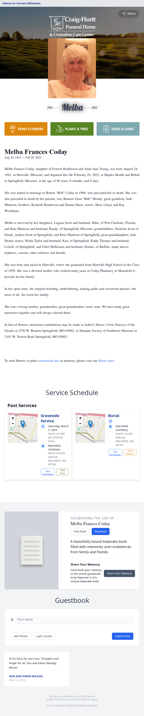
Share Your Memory (119, 573)
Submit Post (122, 636)
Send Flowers (130, 452)
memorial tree (49, 360)
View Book (80, 531)
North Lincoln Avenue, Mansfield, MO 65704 (57, 458)
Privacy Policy (61, 699)
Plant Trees (62, 472)
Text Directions (47, 472)
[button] (22, 424)
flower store (106, 360)
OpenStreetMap (76, 705)
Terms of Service (82, 699)
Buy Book (100, 531)
